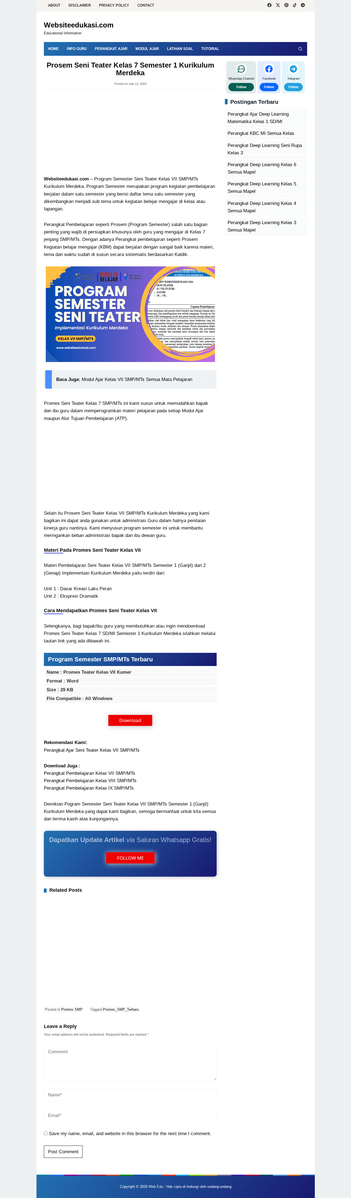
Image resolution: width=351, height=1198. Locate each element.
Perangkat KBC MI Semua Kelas (261, 133)
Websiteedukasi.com (79, 25)
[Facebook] (269, 6)
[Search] (300, 49)
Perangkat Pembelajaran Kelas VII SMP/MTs (89, 773)
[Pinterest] (286, 6)
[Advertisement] (130, 132)
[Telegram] (303, 6)
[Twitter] (278, 6)
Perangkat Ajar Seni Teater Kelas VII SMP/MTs (92, 750)
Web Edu (156, 1187)
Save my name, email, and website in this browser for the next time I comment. (130, 1133)
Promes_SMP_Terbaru (121, 1009)
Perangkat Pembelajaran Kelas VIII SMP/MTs (90, 780)
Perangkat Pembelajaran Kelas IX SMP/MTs (89, 788)
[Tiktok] (295, 6)
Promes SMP (72, 1009)
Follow (241, 87)
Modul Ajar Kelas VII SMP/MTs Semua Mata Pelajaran (137, 379)
